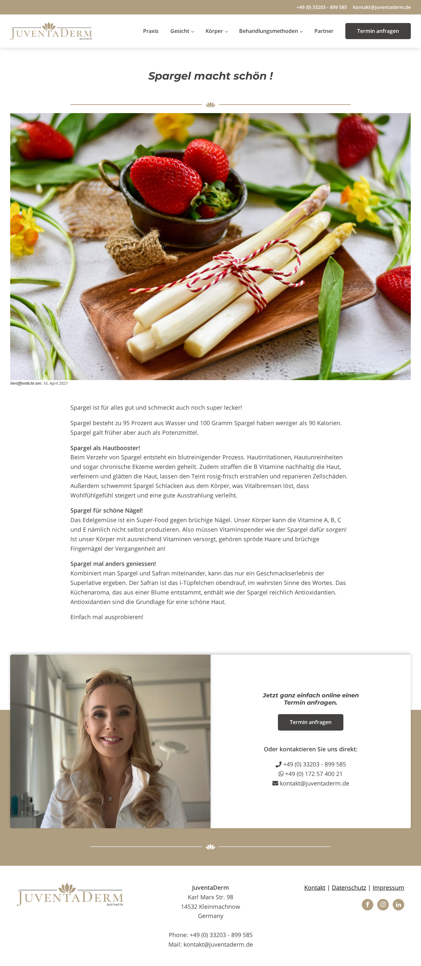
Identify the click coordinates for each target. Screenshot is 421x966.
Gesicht (179, 31)
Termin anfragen (378, 31)
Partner (324, 31)
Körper (214, 31)
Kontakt (314, 887)
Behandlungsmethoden (268, 31)
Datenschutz (349, 887)
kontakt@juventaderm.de (382, 7)
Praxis (151, 31)
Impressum (388, 887)
